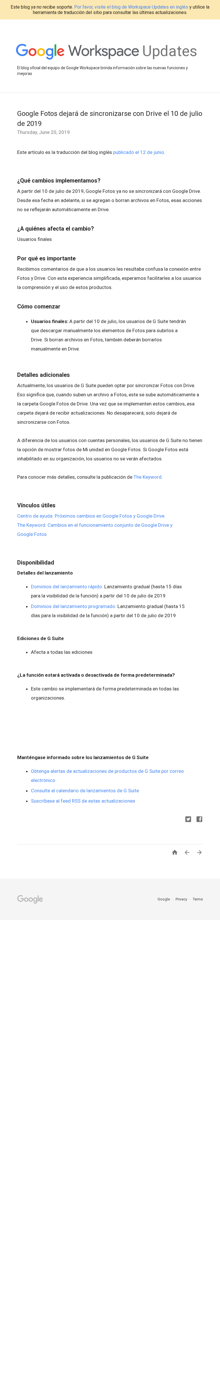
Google (164, 899)
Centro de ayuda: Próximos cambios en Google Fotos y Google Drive (90, 516)
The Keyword (147, 477)
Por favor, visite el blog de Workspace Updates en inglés (131, 7)
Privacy (182, 899)
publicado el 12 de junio (138, 152)
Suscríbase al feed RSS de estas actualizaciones (83, 801)
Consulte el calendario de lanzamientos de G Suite (85, 790)
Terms (198, 899)
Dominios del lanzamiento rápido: (67, 586)
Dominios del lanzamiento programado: (73, 606)
